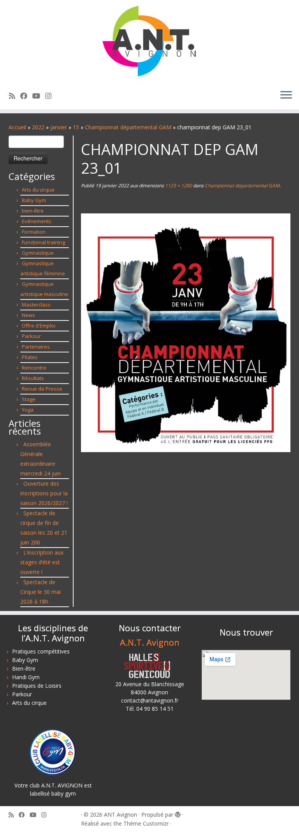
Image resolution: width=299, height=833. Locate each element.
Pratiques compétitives (41, 651)
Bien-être (23, 668)
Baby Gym (34, 200)
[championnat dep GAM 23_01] (185, 332)
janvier (58, 127)
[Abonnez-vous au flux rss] (14, 95)
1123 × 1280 (178, 185)
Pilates (30, 357)
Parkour (31, 336)
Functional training (43, 242)
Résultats (33, 378)
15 (76, 127)
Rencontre (34, 367)
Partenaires (36, 346)
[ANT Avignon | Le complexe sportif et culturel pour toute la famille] (149, 41)
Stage (28, 399)
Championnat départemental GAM (128, 127)
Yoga (27, 409)
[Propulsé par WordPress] (177, 813)
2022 (38, 127)
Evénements (36, 221)
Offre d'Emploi (38, 325)
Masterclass (36, 304)
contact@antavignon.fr (149, 700)
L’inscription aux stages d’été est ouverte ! (41, 562)
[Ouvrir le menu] (286, 95)
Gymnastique (38, 252)
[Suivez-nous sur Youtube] (38, 95)
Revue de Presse (42, 388)
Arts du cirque (38, 189)
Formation (34, 231)
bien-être (33, 210)
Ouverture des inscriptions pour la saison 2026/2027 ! (44, 493)
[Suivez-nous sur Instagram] (50, 95)
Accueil (17, 127)
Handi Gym (26, 677)
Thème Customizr (146, 823)
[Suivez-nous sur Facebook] (26, 95)
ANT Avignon (120, 814)
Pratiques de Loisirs (37, 685)
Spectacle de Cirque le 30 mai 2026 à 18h (40, 591)
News (28, 315)
